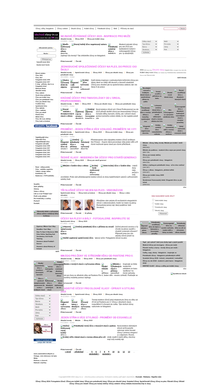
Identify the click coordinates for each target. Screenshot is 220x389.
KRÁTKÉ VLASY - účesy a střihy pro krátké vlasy (161, 266)
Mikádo (77, 258)
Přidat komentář (66, 61)
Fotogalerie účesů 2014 (42, 154)
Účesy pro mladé (40, 112)
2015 (142, 70)
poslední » (106, 354)
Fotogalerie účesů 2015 (42, 152)
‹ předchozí (78, 352)
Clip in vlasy (146, 384)
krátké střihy (184, 70)
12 (124, 352)
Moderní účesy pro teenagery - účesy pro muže (160, 245)
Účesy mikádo (39, 108)
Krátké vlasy (144, 72)
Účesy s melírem (40, 110)
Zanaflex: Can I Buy (44, 229)
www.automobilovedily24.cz (44, 354)
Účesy (38, 381)
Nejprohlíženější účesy (42, 141)
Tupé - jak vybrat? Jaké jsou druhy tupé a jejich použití (163, 242)
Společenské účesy (41, 106)
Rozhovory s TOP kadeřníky (44, 176)
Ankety (36, 189)
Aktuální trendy (40, 90)
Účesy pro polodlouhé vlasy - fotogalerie (157, 160)
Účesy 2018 (39, 75)
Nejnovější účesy (40, 139)
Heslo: (46, 53)
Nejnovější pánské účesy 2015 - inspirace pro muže (96, 36)
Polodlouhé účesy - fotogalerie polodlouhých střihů (161, 255)
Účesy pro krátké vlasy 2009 (153, 175)
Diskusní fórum (40, 88)
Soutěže (37, 184)
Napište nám (156, 377)
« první (68, 352)
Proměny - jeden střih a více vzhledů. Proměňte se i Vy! (98, 129)
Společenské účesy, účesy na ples (153, 381)
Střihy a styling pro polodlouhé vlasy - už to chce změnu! (163, 165)
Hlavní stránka (40, 73)
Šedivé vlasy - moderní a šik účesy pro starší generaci (98, 157)
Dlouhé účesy (76, 28)
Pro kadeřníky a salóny (42, 198)
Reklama (146, 377)
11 (119, 352)
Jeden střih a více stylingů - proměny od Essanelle (96, 317)
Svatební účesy (40, 104)
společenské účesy (181, 72)
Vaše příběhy (38, 186)
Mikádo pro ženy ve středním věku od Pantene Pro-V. (97, 255)
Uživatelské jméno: (46, 48)
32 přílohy (88, 213)
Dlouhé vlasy (158, 70)
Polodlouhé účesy (103, 28)
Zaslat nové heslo (43, 65)
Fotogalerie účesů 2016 (42, 150)
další (57, 251)
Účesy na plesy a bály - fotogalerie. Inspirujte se (95, 218)
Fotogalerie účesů (41, 86)
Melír (115, 28)
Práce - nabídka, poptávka (44, 169)
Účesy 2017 (39, 77)
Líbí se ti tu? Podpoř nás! (43, 193)
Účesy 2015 (79, 39)
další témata (181, 77)
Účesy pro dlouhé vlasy (42, 101)
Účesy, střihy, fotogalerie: (45, 28)
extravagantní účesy (177, 70)
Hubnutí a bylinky (40, 363)
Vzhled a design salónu (43, 171)
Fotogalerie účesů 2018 (42, 80)
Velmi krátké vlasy (161, 200)
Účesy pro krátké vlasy (42, 97)
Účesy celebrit (62, 28)
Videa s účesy (39, 191)
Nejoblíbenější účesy (41, 137)
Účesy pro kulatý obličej (152, 155)
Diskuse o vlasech (40, 360)
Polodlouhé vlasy (164, 72)
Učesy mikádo (126, 384)
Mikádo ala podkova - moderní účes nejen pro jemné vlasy (164, 150)
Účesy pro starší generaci (96, 160)
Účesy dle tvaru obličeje (43, 119)
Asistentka (136, 384)
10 (113, 352)
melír (159, 72)
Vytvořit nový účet (43, 62)
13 (129, 352)
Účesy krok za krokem (42, 121)
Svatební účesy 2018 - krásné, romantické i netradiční (162, 258)
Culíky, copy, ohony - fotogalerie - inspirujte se (160, 252)
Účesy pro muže (151, 75)
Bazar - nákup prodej (42, 167)
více (184, 187)
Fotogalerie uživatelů (42, 144)
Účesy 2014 (45, 381)
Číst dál (78, 61)
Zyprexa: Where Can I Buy (46, 226)
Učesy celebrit (114, 384)
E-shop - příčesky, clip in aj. (44, 84)
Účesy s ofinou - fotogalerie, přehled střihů (158, 170)
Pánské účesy (39, 114)
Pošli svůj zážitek (40, 196)
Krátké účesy (89, 28)
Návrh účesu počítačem (42, 95)
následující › (94, 354)
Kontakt (36, 203)
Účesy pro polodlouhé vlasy (44, 99)
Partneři (37, 201)
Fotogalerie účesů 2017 (42, 82)
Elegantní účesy (169, 70)
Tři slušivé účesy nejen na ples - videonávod (92, 190)
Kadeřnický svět (40, 173)
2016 (145, 70)
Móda (36, 358)
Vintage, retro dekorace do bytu (45, 356)
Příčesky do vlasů (127, 28)
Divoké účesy (149, 70)
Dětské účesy (39, 117)
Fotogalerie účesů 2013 (42, 156)
